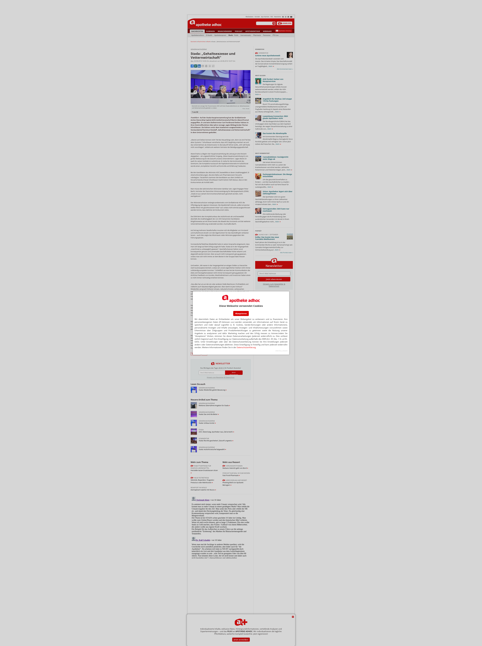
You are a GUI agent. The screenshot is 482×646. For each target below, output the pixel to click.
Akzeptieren (241, 313)
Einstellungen (281, 351)
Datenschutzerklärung (246, 347)
